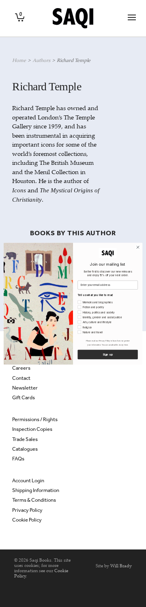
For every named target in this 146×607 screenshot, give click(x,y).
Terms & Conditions (34, 500)
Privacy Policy (27, 510)
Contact (21, 378)
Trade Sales (25, 439)
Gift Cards (23, 397)
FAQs (18, 459)
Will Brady (121, 565)
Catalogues (25, 449)
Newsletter (25, 388)
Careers (21, 368)
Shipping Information (35, 490)
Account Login (28, 480)
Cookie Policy (27, 520)
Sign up (108, 354)
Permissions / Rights (35, 419)
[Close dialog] (138, 247)
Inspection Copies (32, 429)
